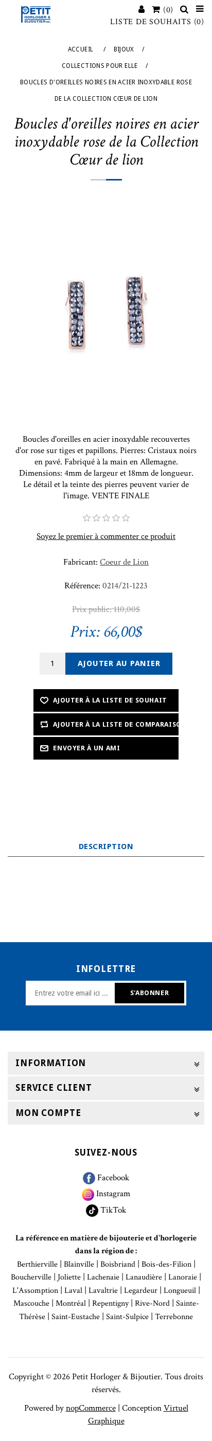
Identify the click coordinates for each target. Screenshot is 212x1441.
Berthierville (37, 1264)
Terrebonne (174, 1316)
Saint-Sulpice (127, 1316)
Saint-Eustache (75, 1316)
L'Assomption (35, 1290)
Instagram (112, 1193)
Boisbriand (117, 1264)
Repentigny (110, 1303)
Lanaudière (144, 1277)
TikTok (112, 1210)
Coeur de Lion (124, 562)
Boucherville (31, 1277)
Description (106, 846)
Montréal (71, 1303)
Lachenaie (103, 1277)
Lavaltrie (103, 1290)
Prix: (85, 632)
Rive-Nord (152, 1303)
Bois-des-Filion (166, 1264)
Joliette (69, 1277)
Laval (73, 1290)
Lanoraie (182, 1277)
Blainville (79, 1264)
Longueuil (180, 1290)
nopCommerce (91, 1408)
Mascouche (31, 1303)
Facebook (112, 1177)
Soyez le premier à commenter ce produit (106, 536)
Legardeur (140, 1290)
